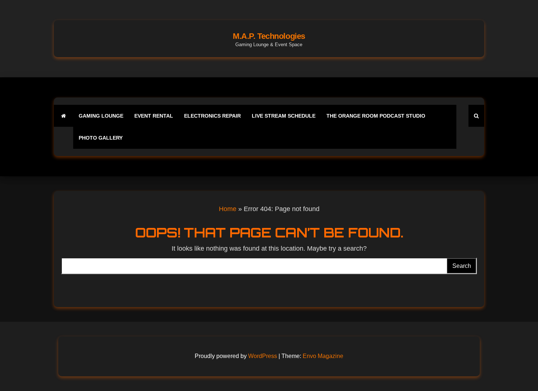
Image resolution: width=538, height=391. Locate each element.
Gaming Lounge (101, 116)
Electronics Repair (212, 116)
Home (227, 209)
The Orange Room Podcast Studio (375, 116)
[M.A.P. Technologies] (63, 116)
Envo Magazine (323, 356)
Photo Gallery (101, 138)
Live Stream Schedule (283, 116)
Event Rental (153, 116)
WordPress (262, 356)
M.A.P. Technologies (269, 36)
